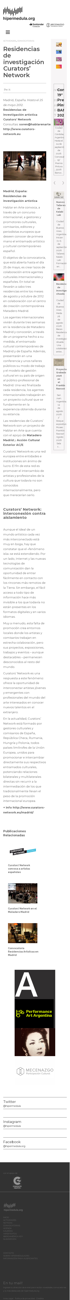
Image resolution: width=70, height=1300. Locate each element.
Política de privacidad (25, 1298)
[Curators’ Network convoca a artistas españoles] (22, 851)
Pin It (7, 89)
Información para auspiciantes (20, 1258)
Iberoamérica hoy (13, 1236)
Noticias (7, 1223)
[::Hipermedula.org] (22, 12)
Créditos (40, 1298)
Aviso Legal (8, 1298)
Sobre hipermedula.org (16, 1256)
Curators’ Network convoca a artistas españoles (19, 868)
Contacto (8, 1253)
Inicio (6, 1217)
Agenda (7, 1228)
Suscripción (9, 1239)
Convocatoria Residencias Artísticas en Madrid (23, 951)
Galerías (8, 1231)
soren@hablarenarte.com (38, 124)
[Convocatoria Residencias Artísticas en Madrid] (22, 933)
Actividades (9, 41)
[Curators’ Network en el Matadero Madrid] (22, 893)
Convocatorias (25, 41)
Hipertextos (10, 1233)
